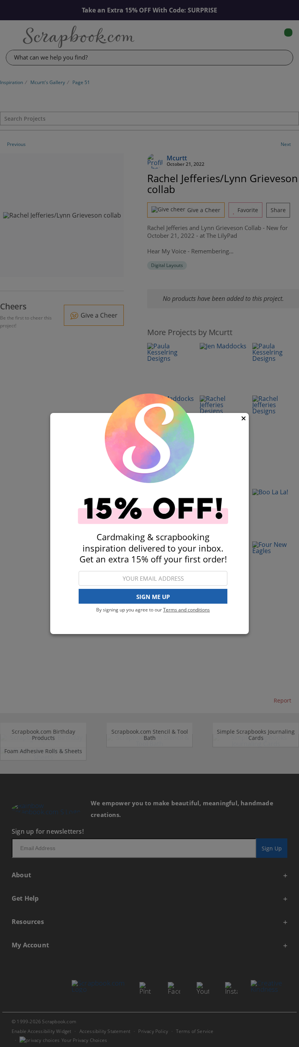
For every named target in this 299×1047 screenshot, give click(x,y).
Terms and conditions (186, 609)
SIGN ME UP (153, 597)
